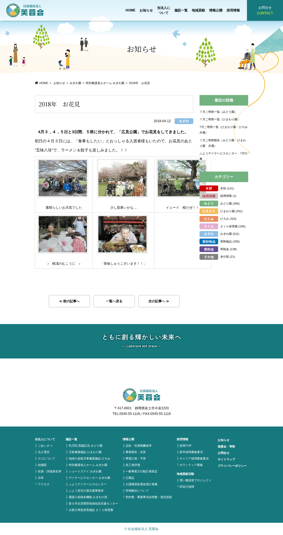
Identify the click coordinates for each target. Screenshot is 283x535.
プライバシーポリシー (232, 465)
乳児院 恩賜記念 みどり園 (85, 445)
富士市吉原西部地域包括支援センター (93, 503)
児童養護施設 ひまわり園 (85, 452)
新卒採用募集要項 (191, 452)
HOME (130, 10)
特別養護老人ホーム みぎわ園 (105, 83)
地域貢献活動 (185, 473)
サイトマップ (226, 459)
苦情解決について (137, 490)
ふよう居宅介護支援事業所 (86, 490)
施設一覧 (181, 10)
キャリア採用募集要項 (194, 458)
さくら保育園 (229, 226)
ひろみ (224, 218)
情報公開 (216, 10)
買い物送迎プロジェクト (196, 480)
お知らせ (146, 10)
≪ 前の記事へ (69, 301)
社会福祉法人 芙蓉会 (25, 10)
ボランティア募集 (191, 465)
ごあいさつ (45, 445)
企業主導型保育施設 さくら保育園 (91, 510)
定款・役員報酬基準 (139, 445)
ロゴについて (46, 458)
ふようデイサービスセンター (87, 484)
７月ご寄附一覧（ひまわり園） (220, 119)
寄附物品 (226, 241)
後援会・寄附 (226, 446)
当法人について (163, 10)
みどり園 (226, 203)
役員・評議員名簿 (49, 471)
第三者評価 (133, 465)
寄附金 (224, 249)
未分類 (224, 256)
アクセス (44, 484)
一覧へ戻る (114, 301)
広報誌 (130, 477)
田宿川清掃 (187, 486)
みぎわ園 (75, 83)
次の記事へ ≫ (159, 301)
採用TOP (185, 445)
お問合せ (223, 453)
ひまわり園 (227, 211)
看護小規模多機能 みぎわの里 (88, 497)
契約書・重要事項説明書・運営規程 (149, 497)
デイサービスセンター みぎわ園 (89, 477)
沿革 (41, 477)
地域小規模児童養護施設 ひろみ (89, 458)
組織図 (42, 465)
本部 (223, 188)
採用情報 (233, 10)
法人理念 (44, 452)
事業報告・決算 (136, 452)
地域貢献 (198, 10)
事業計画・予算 (136, 458)
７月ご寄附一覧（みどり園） (218, 111)
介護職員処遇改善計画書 (141, 484)
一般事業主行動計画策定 (141, 471)
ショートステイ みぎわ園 (85, 471)
